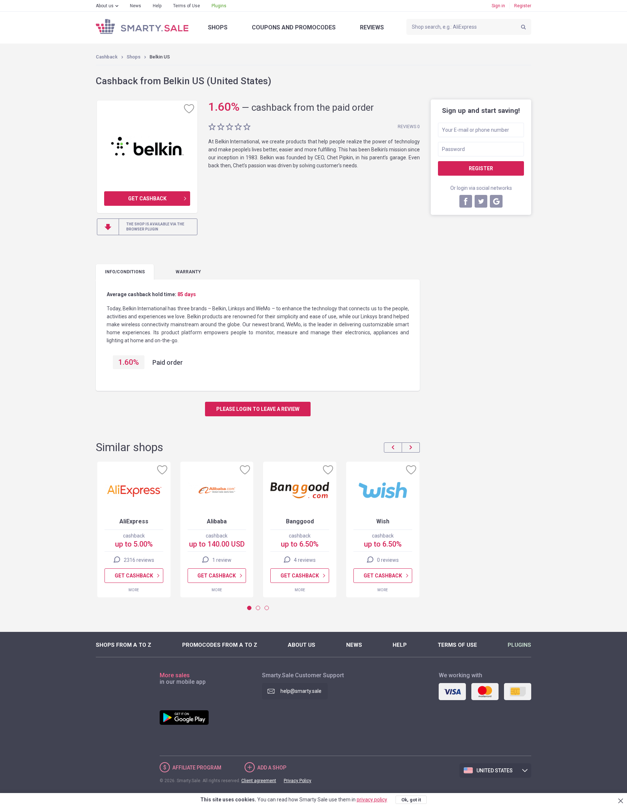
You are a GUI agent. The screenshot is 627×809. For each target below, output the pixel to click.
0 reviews (388, 560)
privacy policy (372, 799)
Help (157, 5)
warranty (188, 271)
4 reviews (305, 560)
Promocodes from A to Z (219, 645)
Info (125, 271)
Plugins (219, 5)
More (133, 590)
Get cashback (147, 198)
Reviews (372, 27)
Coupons (294, 27)
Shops (218, 27)
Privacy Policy (297, 780)
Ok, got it (411, 799)
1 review (221, 560)
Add (271, 768)
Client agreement (258, 780)
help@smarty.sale (300, 691)
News (135, 5)
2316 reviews (139, 560)
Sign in (498, 5)
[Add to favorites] (189, 108)
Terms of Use (186, 5)
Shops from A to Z (123, 645)
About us (105, 5)
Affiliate (196, 768)
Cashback (107, 57)
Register (522, 5)
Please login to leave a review (257, 409)
